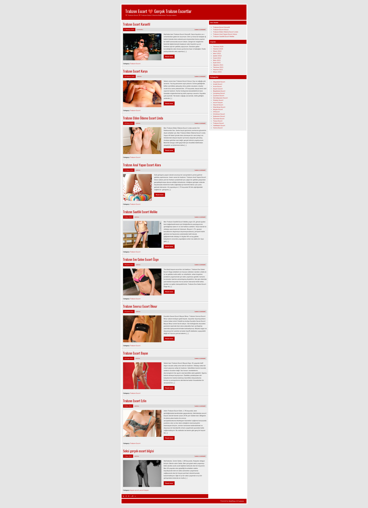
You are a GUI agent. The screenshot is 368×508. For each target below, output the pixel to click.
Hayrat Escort (218, 105)
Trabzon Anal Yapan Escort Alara (142, 164)
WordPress (232, 501)
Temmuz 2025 (218, 46)
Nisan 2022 (217, 51)
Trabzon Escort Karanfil (136, 24)
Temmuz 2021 (218, 67)
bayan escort (134, 490)
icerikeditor (140, 29)
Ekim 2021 (217, 60)
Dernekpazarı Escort (220, 98)
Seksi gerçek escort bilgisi (138, 450)
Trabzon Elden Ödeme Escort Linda (143, 118)
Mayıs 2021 (217, 72)
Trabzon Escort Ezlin (134, 400)
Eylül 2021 (217, 63)
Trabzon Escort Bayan (135, 353)
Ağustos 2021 (218, 65)
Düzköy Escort (218, 100)
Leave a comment (200, 29)
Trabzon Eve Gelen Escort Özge (141, 259)
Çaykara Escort (218, 96)
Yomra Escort (218, 128)
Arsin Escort (217, 86)
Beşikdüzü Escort (219, 91)
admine (139, 76)
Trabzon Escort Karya (135, 71)
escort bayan (144, 490)
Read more (169, 57)
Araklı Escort (217, 84)
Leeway (241, 501)
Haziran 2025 (218, 49)
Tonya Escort (217, 121)
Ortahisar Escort (219, 114)
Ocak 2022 (217, 58)
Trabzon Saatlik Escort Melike (140, 211)
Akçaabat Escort (219, 82)
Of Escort (216, 112)
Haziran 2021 (218, 69)
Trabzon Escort (135, 64)
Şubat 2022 (217, 56)
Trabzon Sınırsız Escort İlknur (140, 306)
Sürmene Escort (218, 119)
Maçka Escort (218, 109)
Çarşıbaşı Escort (219, 93)
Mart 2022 (217, 53)
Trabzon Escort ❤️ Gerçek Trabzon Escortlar (158, 11)
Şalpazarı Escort (219, 116)
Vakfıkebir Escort (219, 125)
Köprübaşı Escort (219, 107)
